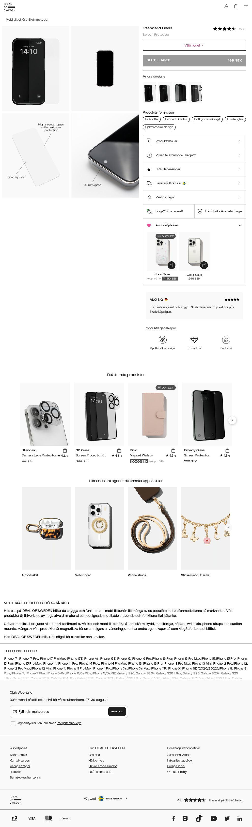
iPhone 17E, (75, 658)
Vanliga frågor (20, 766)
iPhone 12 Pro (222, 663)
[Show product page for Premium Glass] (149, 92)
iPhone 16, (124, 658)
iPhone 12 (240, 663)
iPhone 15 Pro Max (28, 663)
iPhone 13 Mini (201, 663)
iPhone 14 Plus (89, 663)
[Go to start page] (9, 7)
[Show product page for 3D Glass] (196, 92)
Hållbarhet (96, 760)
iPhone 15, (209, 658)
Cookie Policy (177, 772)
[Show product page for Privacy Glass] (180, 92)
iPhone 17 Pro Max (53, 658)
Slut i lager (194, 60)
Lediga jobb (176, 766)
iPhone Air (91, 658)
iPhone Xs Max (139, 668)
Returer (15, 772)
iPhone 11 (59, 668)
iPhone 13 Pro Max (177, 663)
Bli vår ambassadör (103, 766)
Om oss (94, 755)
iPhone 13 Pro (152, 663)
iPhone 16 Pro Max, (187, 658)
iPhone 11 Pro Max (79, 668)
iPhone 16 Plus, (162, 658)
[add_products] (171, 265)
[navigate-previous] (232, 420)
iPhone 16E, (108, 658)
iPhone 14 (50, 663)
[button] (210, 799)
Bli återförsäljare (100, 772)
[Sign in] (226, 6)
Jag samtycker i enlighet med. (49, 723)
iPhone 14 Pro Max (114, 663)
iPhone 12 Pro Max (17, 668)
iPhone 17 (10, 658)
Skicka (117, 711)
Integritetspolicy (179, 760)
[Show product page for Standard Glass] (165, 92)
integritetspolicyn (69, 723)
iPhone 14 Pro (67, 663)
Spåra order (18, 755)
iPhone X (174, 668)
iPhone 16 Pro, (142, 658)
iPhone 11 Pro (102, 668)
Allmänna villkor (178, 755)
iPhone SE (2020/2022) (200, 668)
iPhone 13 (135, 663)
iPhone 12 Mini (41, 668)
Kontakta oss (20, 760)
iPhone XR (158, 668)
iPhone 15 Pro (226, 658)
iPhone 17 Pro (28, 658)
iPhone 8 (226, 668)
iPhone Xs (119, 668)
